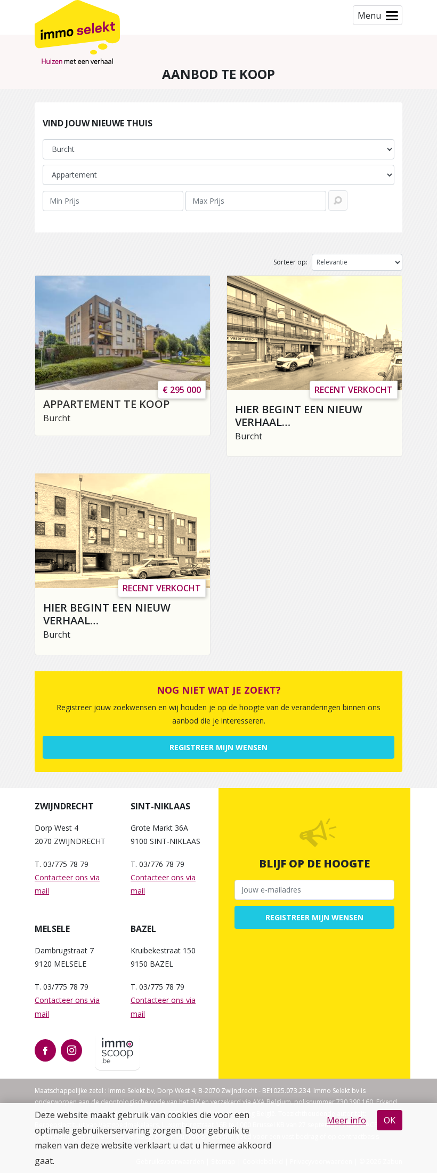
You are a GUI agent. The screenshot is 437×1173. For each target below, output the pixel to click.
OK (389, 1120)
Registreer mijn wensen (218, 747)
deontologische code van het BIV (150, 1101)
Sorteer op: (290, 262)
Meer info (346, 1120)
